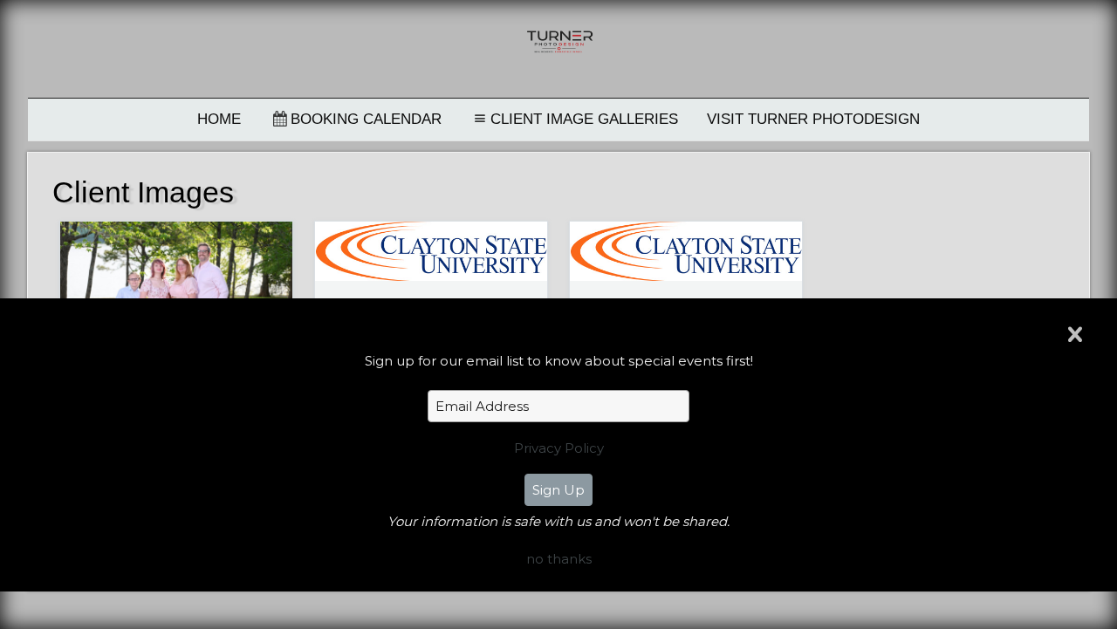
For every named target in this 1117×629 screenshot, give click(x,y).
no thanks (559, 558)
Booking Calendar (366, 119)
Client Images (143, 192)
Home (219, 119)
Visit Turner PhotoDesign (813, 119)
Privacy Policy (559, 448)
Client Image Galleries (584, 119)
